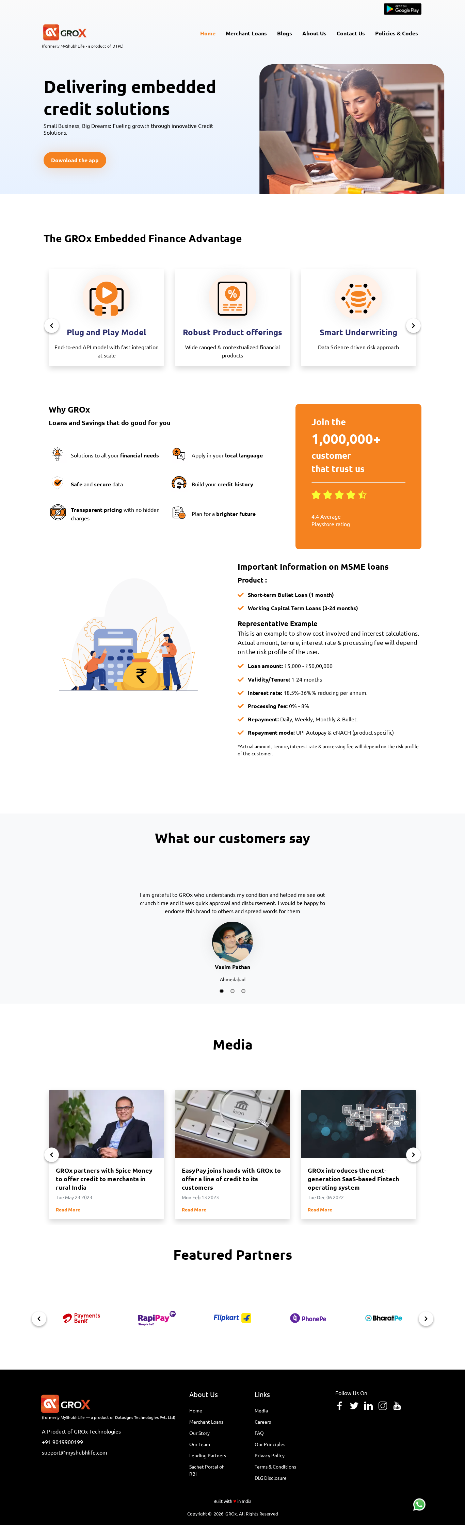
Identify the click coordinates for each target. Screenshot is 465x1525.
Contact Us (351, 33)
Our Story (199, 1433)
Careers (263, 1422)
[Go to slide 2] (232, 991)
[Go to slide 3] (243, 991)
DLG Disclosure (271, 1478)
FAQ (259, 1433)
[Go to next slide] (413, 325)
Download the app (75, 160)
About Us (314, 33)
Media (261, 1410)
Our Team (199, 1444)
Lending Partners (207, 1455)
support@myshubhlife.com (74, 1452)
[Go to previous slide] (51, 325)
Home (207, 33)
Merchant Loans (246, 33)
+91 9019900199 (62, 1441)
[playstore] (402, 13)
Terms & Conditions (275, 1466)
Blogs (284, 33)
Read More (68, 1209)
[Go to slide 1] (222, 991)
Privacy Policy (270, 1455)
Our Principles (270, 1444)
